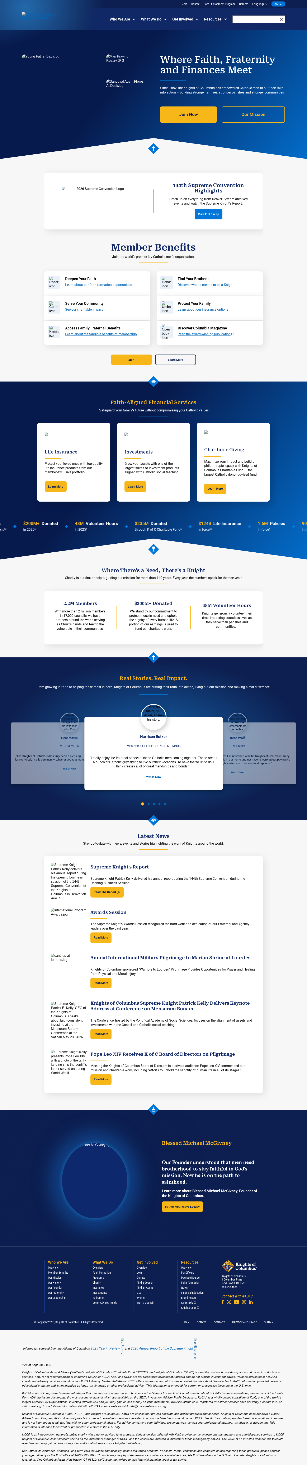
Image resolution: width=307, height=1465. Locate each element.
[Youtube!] (236, 1302)
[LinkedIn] (251, 1302)
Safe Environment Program (219, 4)
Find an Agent (145, 1287)
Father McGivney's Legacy (182, 1206)
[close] (281, 19)
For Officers (187, 1272)
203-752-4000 (229, 1287)
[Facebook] (223, 1302)
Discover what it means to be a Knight (205, 285)
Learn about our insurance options (203, 309)
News (184, 1287)
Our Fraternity (56, 1292)
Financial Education (192, 1292)
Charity (97, 1282)
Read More (101, 937)
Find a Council (145, 1282)
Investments (100, 1292)
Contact (219, 1322)
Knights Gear (188, 1307)
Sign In (278, 4)
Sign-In (268, 1322)
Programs (98, 1277)
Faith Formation (102, 1272)
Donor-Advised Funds (105, 1302)
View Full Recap (208, 214)
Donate (195, 4)
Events (141, 1297)
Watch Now (69, 768)
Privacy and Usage (244, 1322)
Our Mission (253, 114)
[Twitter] (229, 1302)
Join (184, 4)
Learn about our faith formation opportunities (98, 285)
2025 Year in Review (105, 1348)
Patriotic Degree (190, 1277)
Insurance (98, 1287)
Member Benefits (58, 1272)
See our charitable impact (84, 309)
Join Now (188, 114)
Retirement (99, 1297)
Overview (53, 1267)
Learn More (175, 359)
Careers (243, 4)
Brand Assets (188, 1297)
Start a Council (145, 1302)
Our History (54, 1282)
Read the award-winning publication (204, 334)
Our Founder (55, 1287)
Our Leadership (57, 1297)
